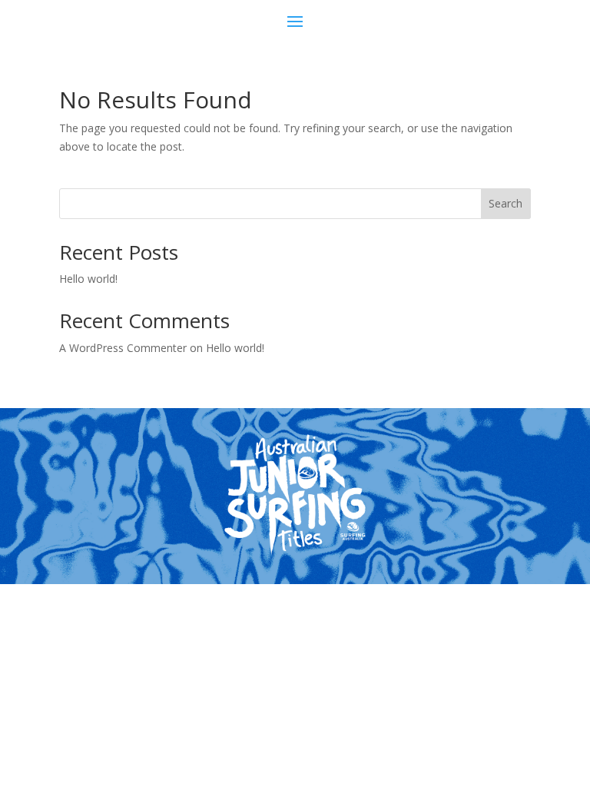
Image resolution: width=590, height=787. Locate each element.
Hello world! (88, 278)
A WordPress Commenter (123, 347)
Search (505, 203)
